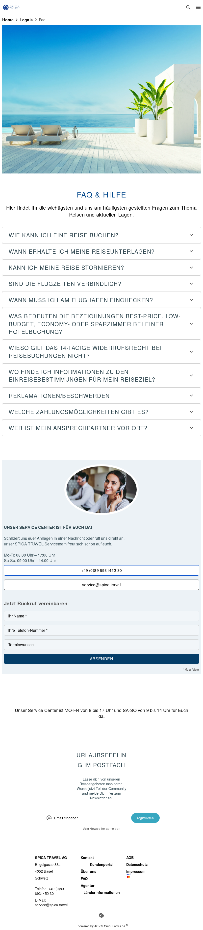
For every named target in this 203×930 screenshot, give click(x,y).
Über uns (88, 871)
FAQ (84, 878)
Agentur (88, 885)
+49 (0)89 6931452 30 (101, 570)
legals (26, 20)
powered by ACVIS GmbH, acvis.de (101, 926)
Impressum (136, 871)
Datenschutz (137, 864)
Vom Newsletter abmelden (101, 828)
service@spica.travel (101, 584)
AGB (130, 857)
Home (8, 20)
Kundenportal (101, 864)
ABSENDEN (101, 658)
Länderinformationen (101, 892)
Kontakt (87, 857)
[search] (188, 7)
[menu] (198, 7)
